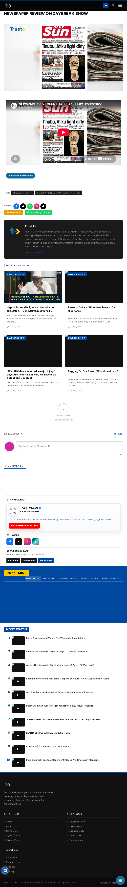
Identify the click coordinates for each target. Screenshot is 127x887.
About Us (11, 826)
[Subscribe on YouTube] (105, 5)
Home (9, 821)
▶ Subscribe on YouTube (24, 525)
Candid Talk (75, 835)
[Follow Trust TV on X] (18, 541)
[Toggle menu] (120, 5)
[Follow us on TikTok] (43, 206)
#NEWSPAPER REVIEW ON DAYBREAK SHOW (58, 193)
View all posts (32, 252)
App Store (13, 560)
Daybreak (49, 578)
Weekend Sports (111, 578)
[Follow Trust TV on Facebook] (9, 541)
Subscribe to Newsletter (20, 175)
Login (119, 433)
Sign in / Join (13, 835)
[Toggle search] (112, 5)
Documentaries (68, 578)
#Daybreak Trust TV (22, 193)
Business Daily (76, 831)
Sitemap (10, 871)
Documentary (76, 840)
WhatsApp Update (40, 212)
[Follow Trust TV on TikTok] (35, 541)
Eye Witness (46, 560)
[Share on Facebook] (16, 206)
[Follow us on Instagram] (37, 206)
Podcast (10, 866)
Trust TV (16, 882)
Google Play (29, 560)
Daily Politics (75, 826)
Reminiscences (89, 578)
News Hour (32, 578)
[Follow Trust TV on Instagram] (27, 541)
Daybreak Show (77, 821)
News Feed (12, 857)
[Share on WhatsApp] (30, 206)
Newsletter (15, 212)
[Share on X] (23, 206)
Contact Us (12, 831)
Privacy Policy (13, 840)
